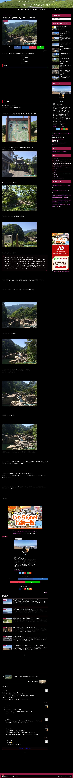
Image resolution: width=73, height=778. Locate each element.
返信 (46, 702)
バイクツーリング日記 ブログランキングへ (58, 142)
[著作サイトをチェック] (20, 573)
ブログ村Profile (54, 144)
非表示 (26, 57)
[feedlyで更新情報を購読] (28, 573)
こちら (22, 567)
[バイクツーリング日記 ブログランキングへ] (55, 140)
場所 (23, 59)
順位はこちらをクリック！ (58, 139)
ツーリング (25, 61)
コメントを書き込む (25, 748)
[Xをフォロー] (22, 573)
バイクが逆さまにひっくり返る (59, 185)
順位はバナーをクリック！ (18, 570)
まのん (25, 554)
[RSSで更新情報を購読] (30, 573)
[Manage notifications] (3, 775)
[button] (70, 19)
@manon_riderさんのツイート (59, 151)
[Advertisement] (25, 664)
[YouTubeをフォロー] (25, 573)
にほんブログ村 (16, 533)
